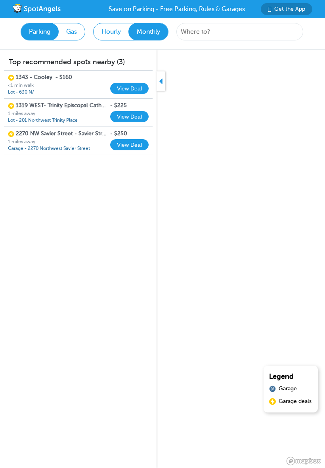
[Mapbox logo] (303, 461)
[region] (162, 259)
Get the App (289, 9)
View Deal (129, 88)
